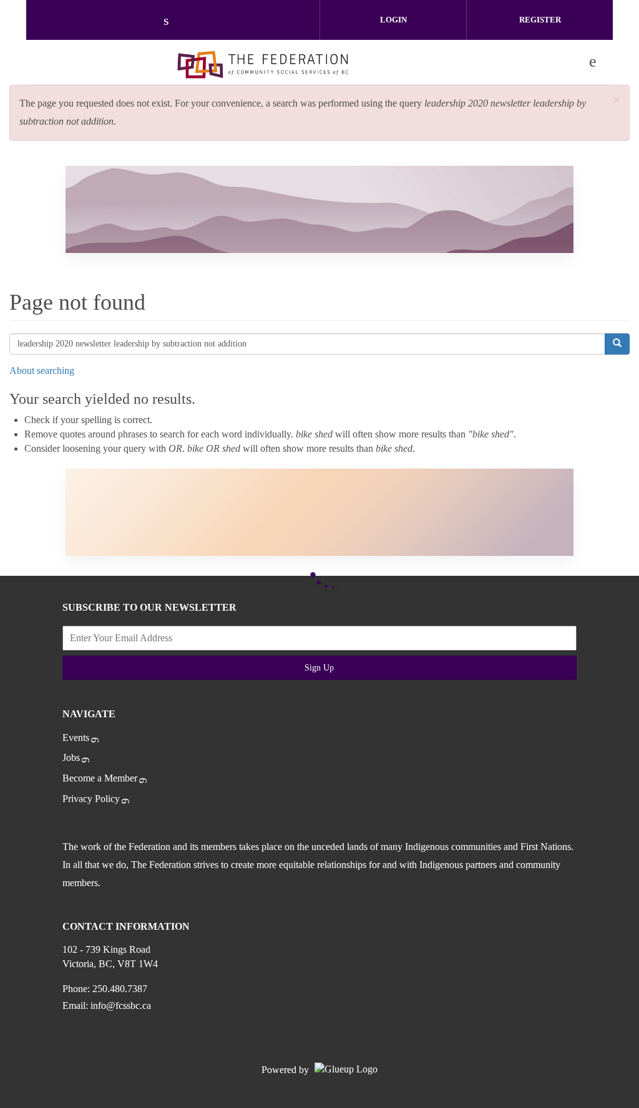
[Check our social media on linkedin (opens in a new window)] (172, 21)
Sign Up (319, 667)
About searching (41, 370)
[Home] (263, 62)
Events (75, 737)
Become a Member (99, 778)
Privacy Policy (91, 798)
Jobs (71, 757)
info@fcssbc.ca (120, 1005)
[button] (616, 100)
